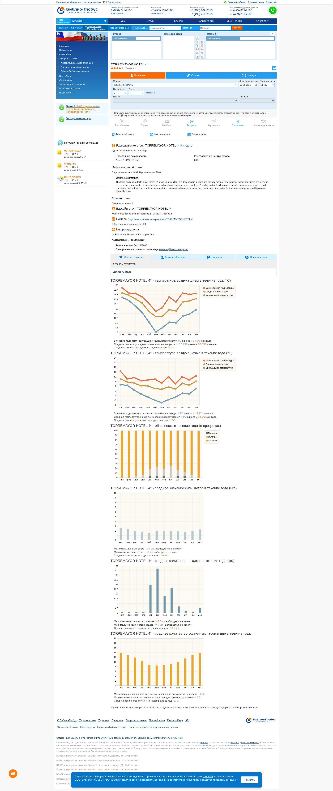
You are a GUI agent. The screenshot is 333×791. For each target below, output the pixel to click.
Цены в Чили (65, 50)
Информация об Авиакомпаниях (77, 63)
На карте (186, 145)
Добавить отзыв (122, 271)
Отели (150, 20)
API (187, 720)
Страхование (65, 80)
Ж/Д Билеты (234, 20)
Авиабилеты (206, 20)
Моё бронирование (112, 2)
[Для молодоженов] (202, 57)
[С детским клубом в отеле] (202, 45)
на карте (234, 742)
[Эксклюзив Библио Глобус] (202, 49)
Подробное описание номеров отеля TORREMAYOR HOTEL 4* (160, 219)
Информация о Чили (69, 88)
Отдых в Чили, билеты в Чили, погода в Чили (78, 738)
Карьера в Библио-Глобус (111, 727)
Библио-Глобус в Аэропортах (75, 71)
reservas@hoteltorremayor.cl (173, 249)
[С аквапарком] (197, 41)
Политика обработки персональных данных (153, 727)
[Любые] (197, 38)
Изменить (150, 93)
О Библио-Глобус (67, 720)
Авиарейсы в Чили (68, 58)
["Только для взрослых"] (197, 53)
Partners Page (175, 720)
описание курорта (250, 742)
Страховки (262, 20)
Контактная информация (68, 2)
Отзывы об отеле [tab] (175, 257)
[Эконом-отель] (197, 57)
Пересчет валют (94, 26)
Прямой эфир (157, 720)
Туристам (271, 2)
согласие (208, 776)
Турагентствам (256, 2)
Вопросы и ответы (136, 720)
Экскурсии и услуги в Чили (72, 84)
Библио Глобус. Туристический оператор (77, 10)
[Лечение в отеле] (197, 49)
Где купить (117, 720)
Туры (122, 20)
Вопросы (191, 125)
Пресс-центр (87, 727)
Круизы (178, 20)
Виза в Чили (65, 76)
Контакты (64, 46)
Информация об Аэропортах (75, 67)
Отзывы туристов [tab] (133, 257)
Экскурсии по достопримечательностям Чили (160, 738)
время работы (117, 13)
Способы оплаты (96, 29)
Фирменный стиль (67, 727)
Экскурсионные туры (78, 118)
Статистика (238, 125)
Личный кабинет (237, 2)
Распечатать (274, 68)
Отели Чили (65, 54)
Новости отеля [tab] (258, 257)
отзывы (204, 742)
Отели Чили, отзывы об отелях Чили (119, 738)
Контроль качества (92, 2)
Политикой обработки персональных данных (212, 779)
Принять (250, 779)
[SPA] (197, 45)
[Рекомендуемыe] (202, 41)
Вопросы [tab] (217, 257)
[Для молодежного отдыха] (202, 53)
